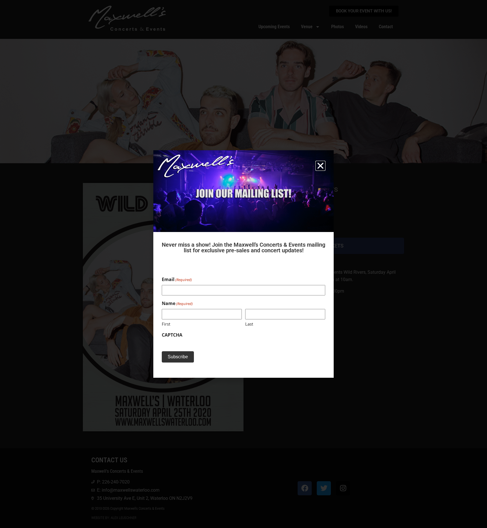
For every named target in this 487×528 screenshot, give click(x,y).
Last (249, 324)
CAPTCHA (172, 335)
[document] (243, 264)
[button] (320, 166)
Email (177, 279)
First (166, 324)
